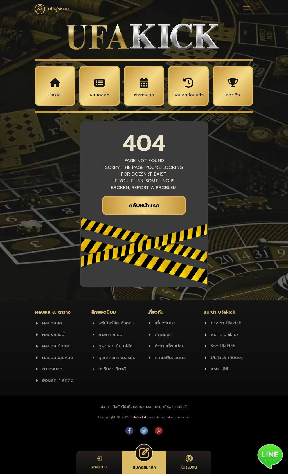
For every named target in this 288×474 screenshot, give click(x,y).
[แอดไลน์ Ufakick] (270, 455)
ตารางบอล (52, 368)
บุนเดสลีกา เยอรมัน (117, 357)
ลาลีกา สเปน (110, 334)
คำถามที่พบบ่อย (169, 346)
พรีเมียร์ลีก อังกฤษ (116, 323)
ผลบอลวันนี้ (53, 334)
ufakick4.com (143, 417)
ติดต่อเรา (163, 334)
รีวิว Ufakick (223, 346)
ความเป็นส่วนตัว (170, 357)
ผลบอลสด (52, 323)
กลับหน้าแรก (144, 205)
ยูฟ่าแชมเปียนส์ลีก (115, 346)
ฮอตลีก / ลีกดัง (57, 380)
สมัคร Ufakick (225, 334)
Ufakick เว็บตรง (227, 357)
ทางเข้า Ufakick (226, 323)
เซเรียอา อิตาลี (112, 368)
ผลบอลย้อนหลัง (57, 357)
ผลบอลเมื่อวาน (56, 346)
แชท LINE (220, 368)
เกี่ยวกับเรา (165, 323)
